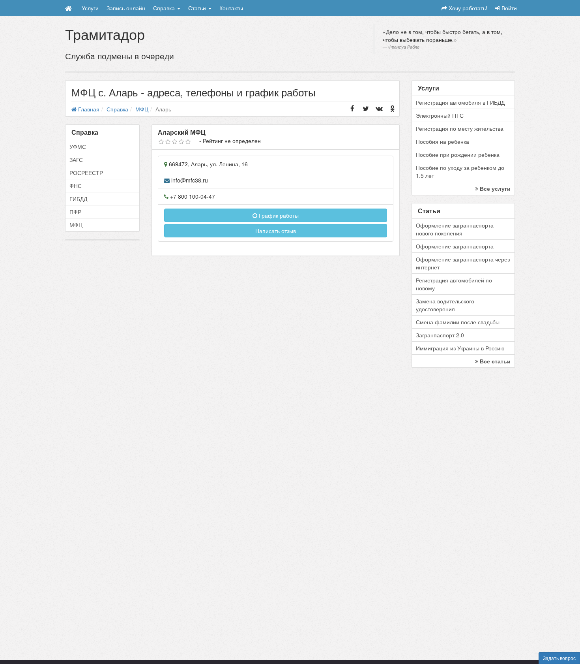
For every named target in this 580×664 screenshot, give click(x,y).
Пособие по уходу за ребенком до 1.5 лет (460, 171)
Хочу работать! (467, 8)
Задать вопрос (559, 658)
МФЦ (75, 225)
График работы (278, 215)
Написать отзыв (275, 231)
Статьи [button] (198, 8)
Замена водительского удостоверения (445, 305)
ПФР (75, 212)
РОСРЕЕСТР (86, 173)
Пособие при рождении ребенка (458, 154)
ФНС (75, 186)
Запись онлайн (126, 8)
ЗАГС (76, 160)
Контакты (231, 8)
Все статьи (494, 361)
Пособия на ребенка (442, 141)
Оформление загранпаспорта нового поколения (455, 229)
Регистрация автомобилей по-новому (455, 284)
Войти (508, 8)
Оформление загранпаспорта (455, 246)
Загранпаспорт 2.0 (440, 335)
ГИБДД (78, 199)
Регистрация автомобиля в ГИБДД (460, 102)
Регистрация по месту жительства (459, 128)
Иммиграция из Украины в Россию (460, 348)
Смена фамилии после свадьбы (458, 322)
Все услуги (494, 188)
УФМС (77, 146)
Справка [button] (164, 8)
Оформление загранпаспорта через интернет (463, 263)
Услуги (90, 8)
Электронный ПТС (440, 115)
